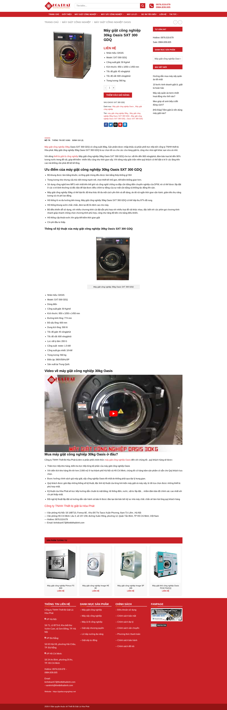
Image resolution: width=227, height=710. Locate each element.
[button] (48, 78)
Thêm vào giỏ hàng (118, 95)
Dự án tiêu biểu (148, 14)
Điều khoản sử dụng (126, 610)
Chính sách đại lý (125, 622)
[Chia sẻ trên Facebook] (106, 125)
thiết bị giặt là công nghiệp (66, 156)
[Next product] (175, 22)
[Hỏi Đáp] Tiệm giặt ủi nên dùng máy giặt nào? (167, 111)
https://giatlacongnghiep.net (64, 691)
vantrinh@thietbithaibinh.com (59, 685)
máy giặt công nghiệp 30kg (118, 113)
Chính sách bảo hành (127, 640)
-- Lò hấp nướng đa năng (91, 634)
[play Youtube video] (113, 413)
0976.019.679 (167, 37)
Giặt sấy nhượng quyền (93, 628)
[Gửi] (142, 5)
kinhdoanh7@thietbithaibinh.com (60, 682)
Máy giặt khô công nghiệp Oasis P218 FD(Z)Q (165, 587)
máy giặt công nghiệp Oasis (118, 460)
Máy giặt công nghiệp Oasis (112, 22)
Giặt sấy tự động (89, 640)
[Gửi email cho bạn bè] (115, 125)
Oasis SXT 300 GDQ (135, 119)
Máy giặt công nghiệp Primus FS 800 (60, 587)
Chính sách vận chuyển (128, 628)
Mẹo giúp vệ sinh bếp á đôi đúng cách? (165, 103)
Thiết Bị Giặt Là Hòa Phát (78, 706)
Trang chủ (54, 14)
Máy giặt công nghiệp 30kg (57, 147)
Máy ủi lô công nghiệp (92, 622)
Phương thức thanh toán (128, 634)
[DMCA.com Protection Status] (159, 625)
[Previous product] (180, 22)
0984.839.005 (164, 42)
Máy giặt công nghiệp (85, 14)
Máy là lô (132, 14)
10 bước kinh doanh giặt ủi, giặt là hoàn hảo (167, 86)
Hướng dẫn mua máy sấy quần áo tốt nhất (167, 78)
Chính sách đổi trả (125, 646)
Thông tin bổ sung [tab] (61, 140)
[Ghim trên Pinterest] (120, 125)
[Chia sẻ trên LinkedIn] (125, 125)
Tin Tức (173, 14)
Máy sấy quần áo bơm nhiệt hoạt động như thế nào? (166, 94)
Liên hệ (162, 14)
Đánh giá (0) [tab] (77, 140)
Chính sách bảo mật (126, 616)
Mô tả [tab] (47, 140)
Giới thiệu (67, 14)
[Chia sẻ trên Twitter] (111, 125)
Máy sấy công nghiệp (111, 14)
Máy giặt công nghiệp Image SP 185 (130, 587)
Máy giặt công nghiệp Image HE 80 (95, 587)
